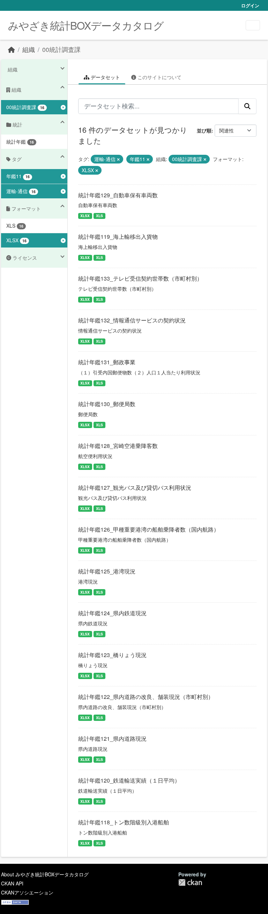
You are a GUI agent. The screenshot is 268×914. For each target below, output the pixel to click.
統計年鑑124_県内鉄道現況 (112, 613)
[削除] (118, 159)
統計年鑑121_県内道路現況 (112, 738)
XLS (99, 215)
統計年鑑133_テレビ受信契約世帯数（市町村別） (140, 278)
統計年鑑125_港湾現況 (106, 571)
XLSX (85, 215)
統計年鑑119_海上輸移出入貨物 (118, 237)
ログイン (250, 5)
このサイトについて (158, 77)
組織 (28, 49)
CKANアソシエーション (27, 892)
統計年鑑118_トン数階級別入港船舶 (123, 822)
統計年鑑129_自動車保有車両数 (118, 195)
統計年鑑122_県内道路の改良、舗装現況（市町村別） (146, 697)
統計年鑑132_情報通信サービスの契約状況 (132, 320)
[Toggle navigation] (253, 25)
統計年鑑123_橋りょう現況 (112, 655)
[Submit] (247, 106)
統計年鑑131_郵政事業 (106, 362)
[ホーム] (11, 49)
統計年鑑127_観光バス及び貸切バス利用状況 (134, 487)
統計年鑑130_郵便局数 (106, 404)
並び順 (204, 130)
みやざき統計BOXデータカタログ (86, 25)
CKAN (190, 882)
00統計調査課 (61, 49)
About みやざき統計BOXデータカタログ (45, 874)
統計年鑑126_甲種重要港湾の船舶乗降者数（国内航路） (148, 529)
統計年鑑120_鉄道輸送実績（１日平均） (129, 780)
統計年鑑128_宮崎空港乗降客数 (118, 446)
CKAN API (12, 883)
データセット (104, 77)
